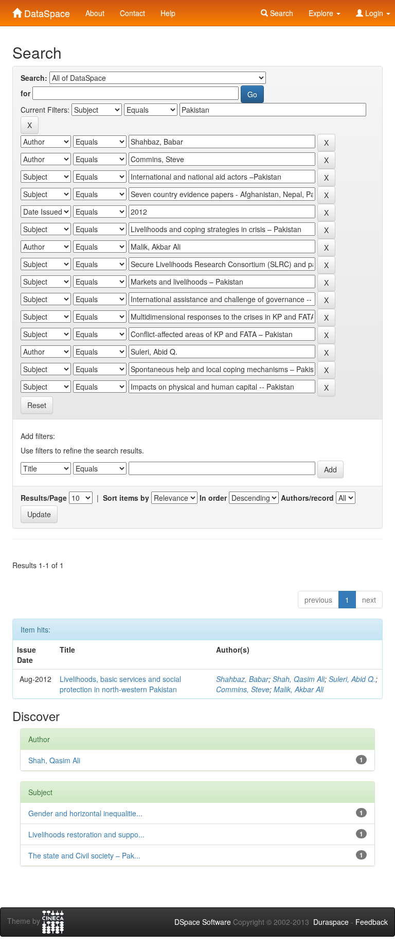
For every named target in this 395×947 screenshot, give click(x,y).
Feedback (371, 922)
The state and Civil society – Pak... (84, 855)
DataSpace (46, 10)
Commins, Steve (243, 689)
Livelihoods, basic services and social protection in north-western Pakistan (120, 684)
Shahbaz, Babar (242, 679)
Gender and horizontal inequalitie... (85, 813)
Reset (36, 405)
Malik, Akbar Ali (299, 689)
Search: (34, 78)
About (94, 13)
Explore (322, 13)
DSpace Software (202, 922)
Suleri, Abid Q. (352, 679)
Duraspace (331, 922)
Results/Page (44, 498)
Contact (132, 13)
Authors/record (307, 498)
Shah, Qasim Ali (299, 679)
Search (280, 13)
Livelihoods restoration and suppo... (86, 834)
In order (213, 498)
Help (167, 13)
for (25, 93)
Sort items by (126, 498)
